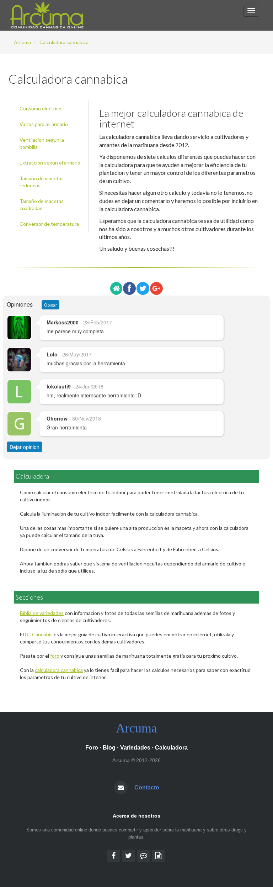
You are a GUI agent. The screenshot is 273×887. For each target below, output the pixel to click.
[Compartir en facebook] (129, 288)
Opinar (50, 305)
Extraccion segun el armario (50, 163)
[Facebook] (113, 856)
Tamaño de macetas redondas (42, 181)
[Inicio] (116, 288)
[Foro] (143, 856)
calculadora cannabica (59, 670)
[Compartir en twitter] (142, 288)
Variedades (135, 748)
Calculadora (171, 748)
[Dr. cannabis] (158, 856)
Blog (109, 748)
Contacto (146, 787)
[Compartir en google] (156, 288)
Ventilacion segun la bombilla (42, 143)
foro (54, 656)
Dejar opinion (24, 446)
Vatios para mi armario (44, 124)
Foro (91, 748)
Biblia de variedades (42, 613)
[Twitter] (128, 856)
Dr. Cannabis (39, 634)
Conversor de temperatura (49, 224)
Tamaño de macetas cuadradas (42, 204)
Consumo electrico (40, 108)
